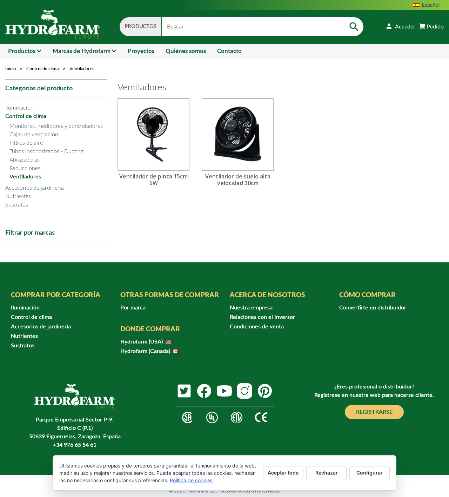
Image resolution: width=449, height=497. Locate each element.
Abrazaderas (24, 160)
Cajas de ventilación (33, 134)
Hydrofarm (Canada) (146, 351)
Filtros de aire (26, 143)
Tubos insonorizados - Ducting (46, 151)
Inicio (10, 69)
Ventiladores (25, 176)
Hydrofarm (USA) (142, 342)
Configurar (369, 473)
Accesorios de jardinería (34, 188)
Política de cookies (191, 480)
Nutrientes (18, 196)
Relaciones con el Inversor (262, 317)
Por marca (133, 307)
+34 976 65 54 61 (74, 445)
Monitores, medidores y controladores (56, 126)
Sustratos (16, 205)
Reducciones (24, 168)
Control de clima (42, 69)
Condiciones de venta (257, 326)
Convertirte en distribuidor (372, 307)
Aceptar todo (283, 473)
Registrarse (374, 412)
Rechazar (326, 473)
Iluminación (19, 108)
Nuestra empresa (251, 307)
